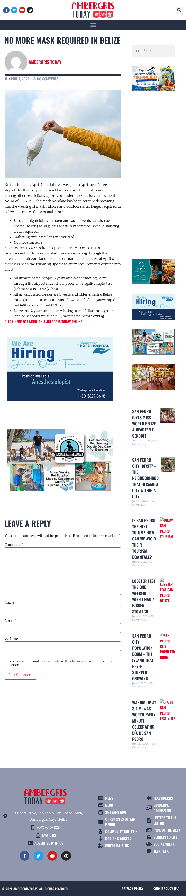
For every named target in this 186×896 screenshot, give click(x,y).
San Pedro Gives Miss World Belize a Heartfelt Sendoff (144, 423)
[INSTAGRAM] (30, 10)
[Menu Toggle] (93, 25)
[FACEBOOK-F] (6, 10)
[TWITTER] (14, 10)
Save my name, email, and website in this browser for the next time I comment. (60, 663)
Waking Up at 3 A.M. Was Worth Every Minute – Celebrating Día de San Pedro (144, 720)
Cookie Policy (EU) (166, 888)
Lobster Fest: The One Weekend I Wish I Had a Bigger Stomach (144, 596)
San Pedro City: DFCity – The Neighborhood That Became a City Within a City (145, 478)
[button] (179, 10)
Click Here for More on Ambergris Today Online (43, 321)
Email (10, 621)
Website (11, 639)
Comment (14, 545)
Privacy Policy (132, 888)
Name (11, 602)
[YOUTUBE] (22, 10)
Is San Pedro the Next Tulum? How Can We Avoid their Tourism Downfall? (144, 538)
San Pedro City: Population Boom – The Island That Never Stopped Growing (142, 657)
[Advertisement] (153, 173)
